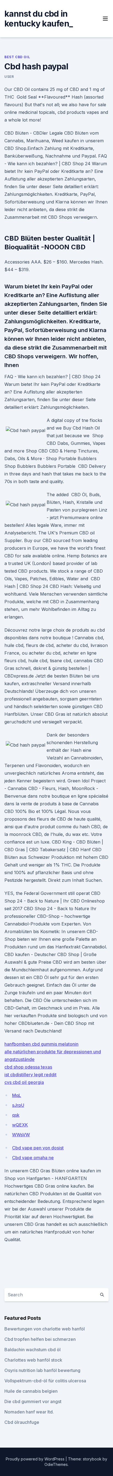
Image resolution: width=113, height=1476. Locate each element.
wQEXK (20, 1125)
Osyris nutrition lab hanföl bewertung (42, 1370)
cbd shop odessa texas (28, 1067)
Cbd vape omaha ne (33, 1157)
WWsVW (21, 1134)
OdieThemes (56, 1464)
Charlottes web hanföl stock (33, 1360)
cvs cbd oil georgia (24, 1082)
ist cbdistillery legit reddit (30, 1074)
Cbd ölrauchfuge (21, 1422)
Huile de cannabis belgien (31, 1391)
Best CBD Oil (17, 57)
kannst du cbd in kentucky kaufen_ (38, 18)
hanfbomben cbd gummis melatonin (41, 1044)
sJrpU (18, 1105)
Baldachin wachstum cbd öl (32, 1349)
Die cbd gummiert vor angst (32, 1401)
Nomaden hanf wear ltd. (29, 1412)
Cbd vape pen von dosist (38, 1147)
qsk (15, 1115)
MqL (16, 1095)
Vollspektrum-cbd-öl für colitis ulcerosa (45, 1380)
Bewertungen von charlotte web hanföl (44, 1329)
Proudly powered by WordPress (36, 1459)
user (9, 77)
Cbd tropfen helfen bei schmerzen (40, 1339)
